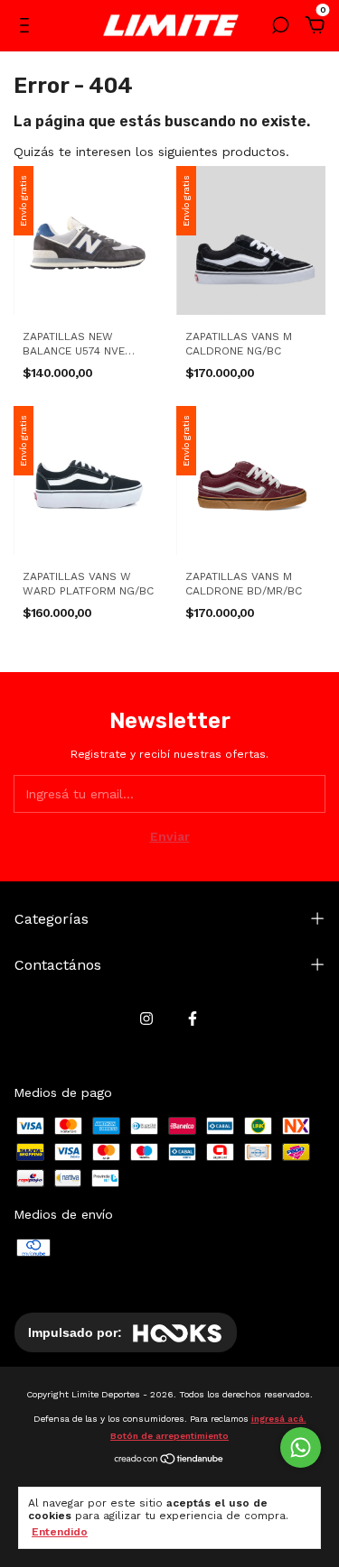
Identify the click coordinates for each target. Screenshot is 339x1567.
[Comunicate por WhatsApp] (300, 1447)
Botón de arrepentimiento (169, 1436)
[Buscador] (280, 28)
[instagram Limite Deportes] (146, 1018)
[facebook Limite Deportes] (192, 1018)
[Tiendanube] (169, 1460)
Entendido (60, 1532)
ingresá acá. (278, 1419)
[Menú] (28, 28)
